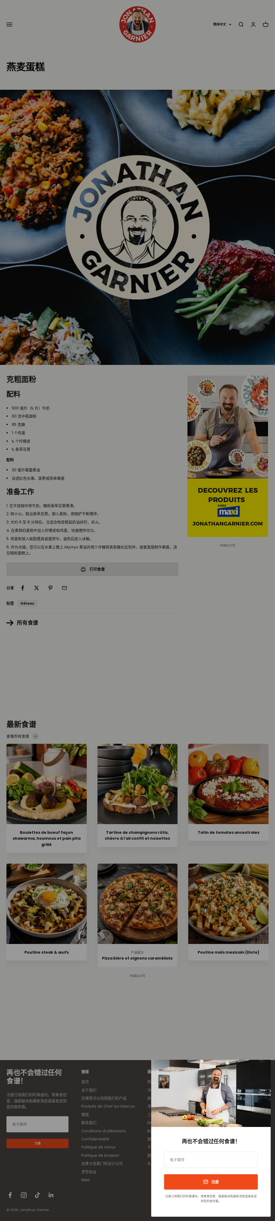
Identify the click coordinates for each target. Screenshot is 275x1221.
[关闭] (259, 1070)
